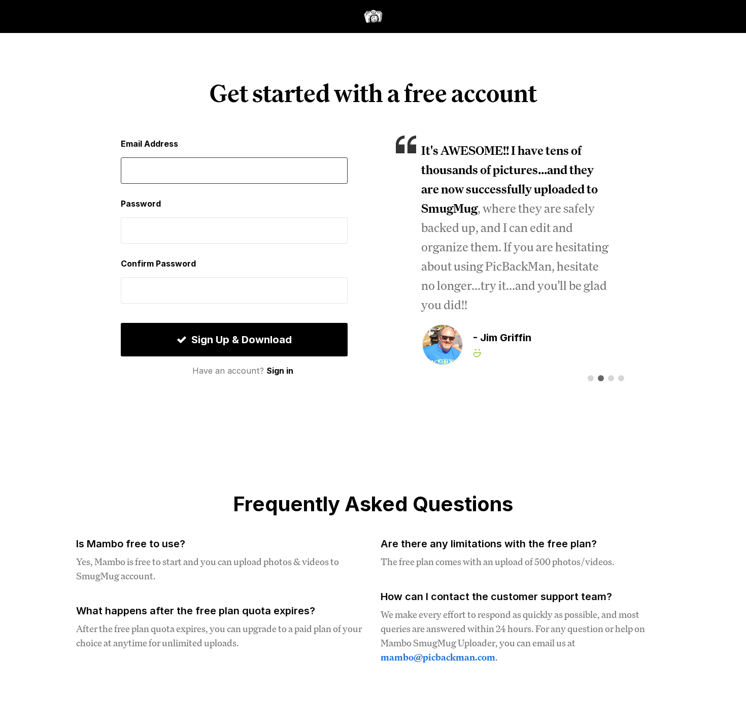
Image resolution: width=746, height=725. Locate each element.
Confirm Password (158, 263)
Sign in (279, 371)
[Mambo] (373, 14)
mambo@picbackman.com (438, 657)
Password (141, 204)
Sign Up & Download (240, 340)
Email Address (149, 144)
